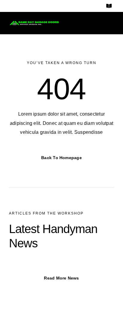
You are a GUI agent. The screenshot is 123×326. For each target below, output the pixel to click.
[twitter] (29, 6)
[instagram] (19, 6)
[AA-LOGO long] (34, 22)
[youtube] (40, 6)
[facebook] (8, 6)
